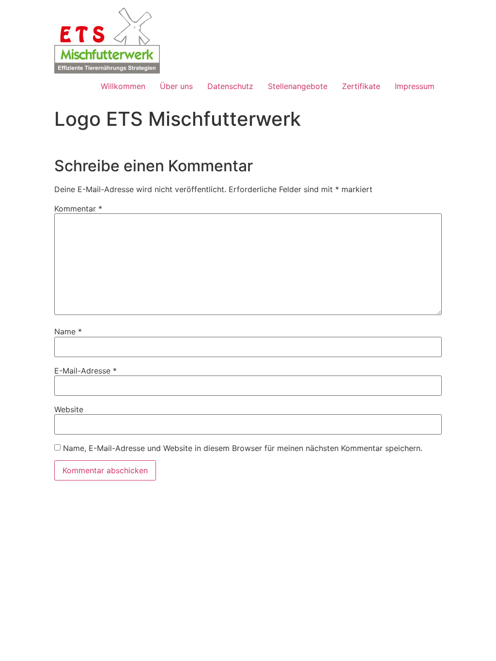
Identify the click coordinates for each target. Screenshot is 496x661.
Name (68, 331)
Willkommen (123, 86)
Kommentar (78, 208)
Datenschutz (230, 86)
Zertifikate (361, 86)
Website (68, 409)
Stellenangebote (297, 86)
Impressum (414, 86)
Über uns (176, 86)
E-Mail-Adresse (85, 371)
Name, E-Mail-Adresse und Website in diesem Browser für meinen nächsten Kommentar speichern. (242, 448)
